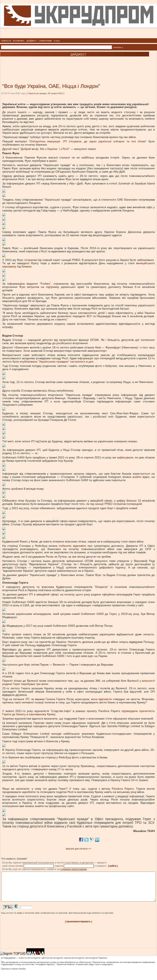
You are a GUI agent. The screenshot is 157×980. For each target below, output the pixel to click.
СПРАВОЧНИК (45, 41)
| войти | (113, 865)
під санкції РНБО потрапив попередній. (117, 503)
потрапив (30, 260)
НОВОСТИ (6, 41)
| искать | (118, 47)
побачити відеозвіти (72, 545)
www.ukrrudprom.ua (69, 962)
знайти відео (140, 476)
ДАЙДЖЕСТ (31, 41)
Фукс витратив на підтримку (39, 286)
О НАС (57, 41)
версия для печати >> (78, 848)
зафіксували (124, 457)
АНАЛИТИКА (19, 41)
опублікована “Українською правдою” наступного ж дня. (57, 361)
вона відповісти (101, 699)
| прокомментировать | (78, 921)
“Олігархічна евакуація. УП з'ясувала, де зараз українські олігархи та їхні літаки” (88, 141)
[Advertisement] (49, 64)
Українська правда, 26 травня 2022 (45, 93)
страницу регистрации (74, 869)
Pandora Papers (123, 788)
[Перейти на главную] (78, 37)
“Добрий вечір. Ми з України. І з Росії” (45, 148)
